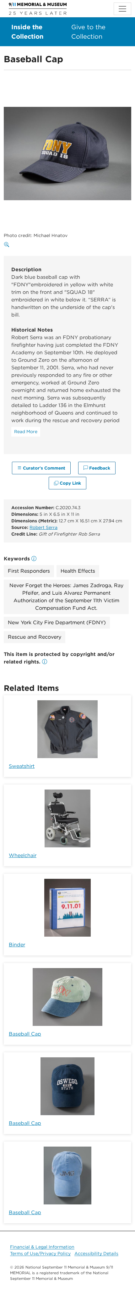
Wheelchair (22, 855)
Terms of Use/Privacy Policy (40, 1253)
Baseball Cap (25, 1034)
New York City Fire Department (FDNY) (57, 622)
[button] (44, 662)
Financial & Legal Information (42, 1246)
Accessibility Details (96, 1253)
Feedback (99, 468)
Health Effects (78, 571)
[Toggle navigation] (122, 9)
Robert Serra (43, 527)
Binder (17, 945)
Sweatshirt (22, 766)
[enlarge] (8, 245)
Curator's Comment (43, 468)
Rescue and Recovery (34, 637)
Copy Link (69, 483)
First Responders (29, 571)
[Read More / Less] (25, 432)
